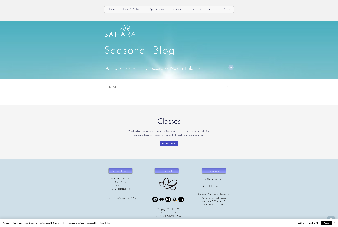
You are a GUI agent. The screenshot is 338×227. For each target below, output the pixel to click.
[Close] (334, 223)
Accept (326, 222)
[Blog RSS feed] (231, 67)
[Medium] (161, 199)
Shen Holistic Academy (214, 186)
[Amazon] (174, 199)
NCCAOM (217, 204)
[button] (227, 87)
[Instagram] (168, 199)
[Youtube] (155, 199)
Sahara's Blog (113, 87)
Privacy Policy (104, 222)
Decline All (313, 222)
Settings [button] (301, 222)
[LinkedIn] (181, 199)
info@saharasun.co (120, 188)
